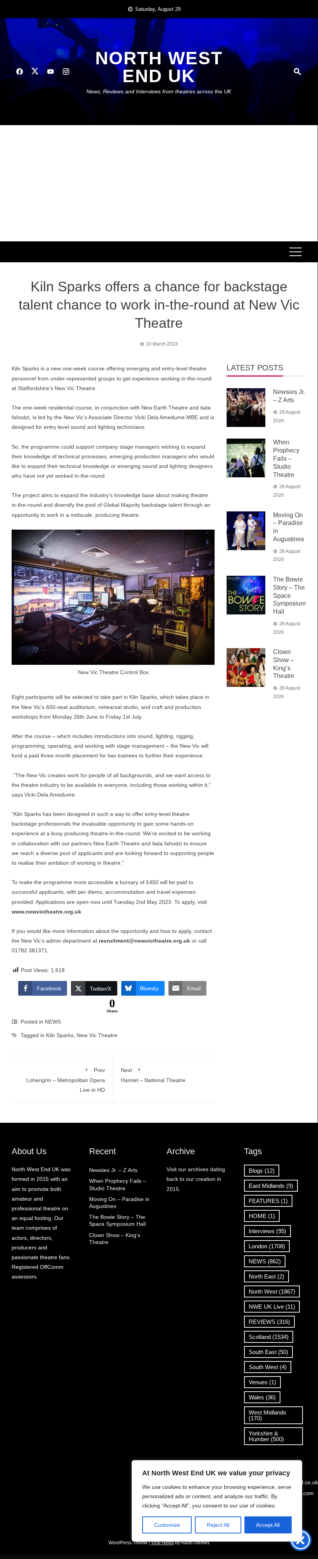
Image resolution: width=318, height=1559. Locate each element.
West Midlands (267, 1415)
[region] (217, 1501)
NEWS (53, 1022)
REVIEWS (269, 1321)
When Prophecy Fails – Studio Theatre (286, 458)
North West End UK (159, 67)
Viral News (162, 1542)
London (267, 1246)
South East (268, 1352)
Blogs (262, 1170)
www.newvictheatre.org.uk (46, 912)
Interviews (267, 1231)
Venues (262, 1382)
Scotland (269, 1337)
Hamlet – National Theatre (153, 1075)
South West (268, 1367)
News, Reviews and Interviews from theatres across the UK (158, 91)
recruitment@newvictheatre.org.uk (144, 941)
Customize (167, 1525)
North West (272, 1291)
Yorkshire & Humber (266, 1436)
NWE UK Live (272, 1306)
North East (266, 1276)
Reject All (218, 1525)
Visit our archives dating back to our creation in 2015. (196, 1179)
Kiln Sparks (60, 1035)
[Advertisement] (159, 183)
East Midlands (271, 1185)
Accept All (268, 1525)
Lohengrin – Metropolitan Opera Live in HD (65, 1080)
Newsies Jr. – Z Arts (113, 1170)
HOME (262, 1216)
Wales (262, 1397)
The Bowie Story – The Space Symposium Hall (289, 595)
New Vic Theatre (97, 1035)
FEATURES (268, 1201)
